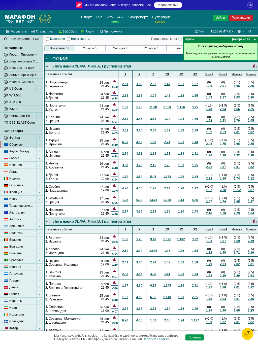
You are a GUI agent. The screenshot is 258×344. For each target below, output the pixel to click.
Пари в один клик (164, 39)
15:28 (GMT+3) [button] (221, 31)
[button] (240, 31)
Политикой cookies (156, 339)
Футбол (60, 58)
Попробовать (166, 5)
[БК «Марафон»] (20, 19)
